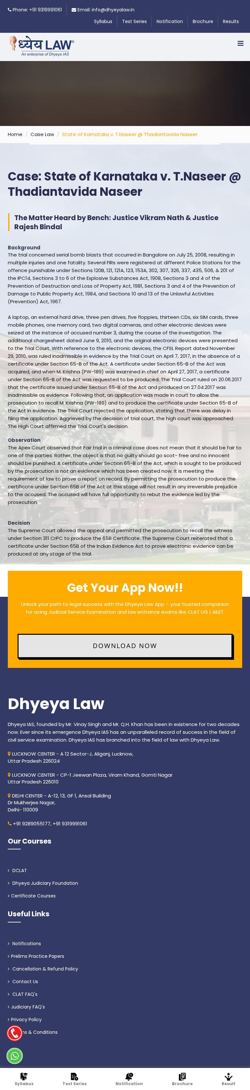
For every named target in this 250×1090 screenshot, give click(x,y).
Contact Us (24, 981)
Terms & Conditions (34, 1032)
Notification (170, 21)
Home (15, 134)
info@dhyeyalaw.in (113, 9)
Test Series (134, 21)
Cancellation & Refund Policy (44, 969)
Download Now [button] (125, 645)
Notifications (26, 943)
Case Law (42, 134)
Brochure (203, 21)
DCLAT (19, 870)
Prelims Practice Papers (37, 956)
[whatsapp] (15, 1056)
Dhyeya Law (56, 704)
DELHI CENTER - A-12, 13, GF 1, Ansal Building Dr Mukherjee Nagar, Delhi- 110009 (59, 802)
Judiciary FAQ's (28, 1007)
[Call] (15, 1033)
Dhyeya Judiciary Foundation (44, 883)
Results (231, 21)
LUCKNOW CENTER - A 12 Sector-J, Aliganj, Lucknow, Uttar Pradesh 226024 (70, 757)
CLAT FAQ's (24, 994)
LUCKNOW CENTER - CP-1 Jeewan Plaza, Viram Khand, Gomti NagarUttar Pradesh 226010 (90, 778)
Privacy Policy (26, 1019)
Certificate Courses (33, 896)
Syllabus (103, 21)
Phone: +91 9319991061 (37, 9)
